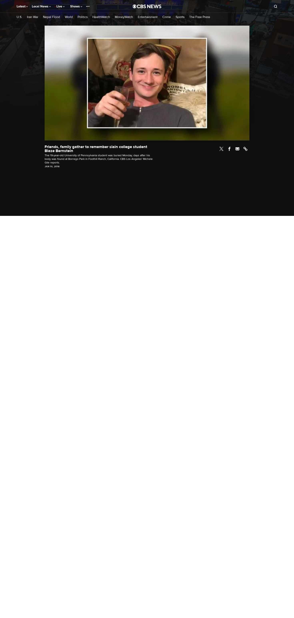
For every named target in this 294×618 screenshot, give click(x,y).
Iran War (32, 17)
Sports (180, 17)
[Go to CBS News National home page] (147, 6)
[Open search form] (275, 6)
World (69, 17)
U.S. (19, 17)
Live (59, 6)
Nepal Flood (51, 17)
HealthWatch (101, 17)
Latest (21, 6)
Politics (83, 17)
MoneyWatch (124, 17)
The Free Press (199, 17)
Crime (166, 17)
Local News (40, 6)
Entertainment (148, 17)
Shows (75, 6)
